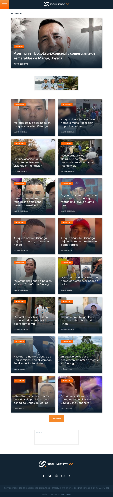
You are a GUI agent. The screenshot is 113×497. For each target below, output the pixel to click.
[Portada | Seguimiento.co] (56, 464)
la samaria (67, 104)
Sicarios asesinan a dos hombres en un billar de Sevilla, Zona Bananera (76, 399)
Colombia (19, 47)
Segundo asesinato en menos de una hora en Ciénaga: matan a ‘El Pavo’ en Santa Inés (79, 200)
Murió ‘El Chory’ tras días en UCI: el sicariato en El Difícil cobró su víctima (31, 320)
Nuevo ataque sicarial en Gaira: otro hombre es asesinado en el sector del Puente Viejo (77, 160)
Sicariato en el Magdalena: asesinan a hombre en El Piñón (77, 320)
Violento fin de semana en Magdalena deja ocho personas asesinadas (30, 202)
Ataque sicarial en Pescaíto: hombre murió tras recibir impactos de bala (78, 123)
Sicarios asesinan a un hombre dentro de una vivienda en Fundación (28, 162)
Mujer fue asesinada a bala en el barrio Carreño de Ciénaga (33, 282)
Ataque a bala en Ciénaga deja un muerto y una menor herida (32, 241)
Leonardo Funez (64, 494)
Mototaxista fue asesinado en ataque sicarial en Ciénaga (32, 124)
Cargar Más (56, 419)
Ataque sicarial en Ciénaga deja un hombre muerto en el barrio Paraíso (79, 241)
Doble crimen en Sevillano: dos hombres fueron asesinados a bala (80, 281)
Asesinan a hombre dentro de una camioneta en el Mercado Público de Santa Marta (33, 360)
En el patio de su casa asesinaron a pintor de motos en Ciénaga (79, 360)
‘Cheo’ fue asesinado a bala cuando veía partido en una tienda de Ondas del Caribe (31, 399)
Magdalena (19, 104)
